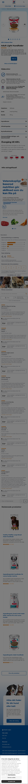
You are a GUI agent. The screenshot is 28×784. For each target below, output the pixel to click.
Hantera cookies (11, 777)
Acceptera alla (11, 781)
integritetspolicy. (12, 774)
